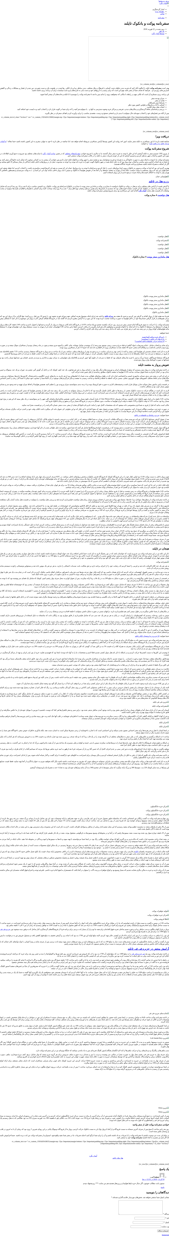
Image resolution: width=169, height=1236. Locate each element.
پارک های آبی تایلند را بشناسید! (152, 339)
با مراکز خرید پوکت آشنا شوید (153, 337)
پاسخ (162, 1187)
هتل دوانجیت (163, 195)
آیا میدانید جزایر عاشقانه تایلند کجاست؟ (149, 341)
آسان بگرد (142, 191)
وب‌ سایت (165, 1227)
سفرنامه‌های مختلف (72, 154)
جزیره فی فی (5, 929)
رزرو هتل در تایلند (159, 181)
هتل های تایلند (118, 1158)
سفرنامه (161, 18)
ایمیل (166, 1222)
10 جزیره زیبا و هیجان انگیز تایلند (147, 636)
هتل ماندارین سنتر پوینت (158, 257)
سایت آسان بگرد (49, 154)
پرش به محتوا (164, 1)
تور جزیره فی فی (138, 954)
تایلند (136, 851)
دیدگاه (166, 1214)
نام (167, 1218)
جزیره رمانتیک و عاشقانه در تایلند (146, 415)
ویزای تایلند (109, 316)
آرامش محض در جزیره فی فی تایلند (148, 948)
